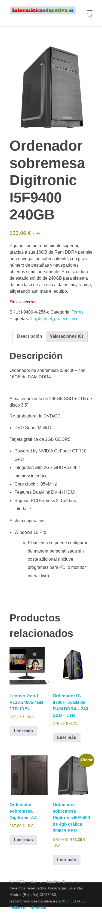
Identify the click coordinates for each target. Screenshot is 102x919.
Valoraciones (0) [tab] (66, 336)
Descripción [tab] (29, 336)
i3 (40, 318)
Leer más (23, 731)
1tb (33, 318)
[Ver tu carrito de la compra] (89, 16)
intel (48, 318)
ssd (75, 318)
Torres (78, 312)
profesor (62, 318)
